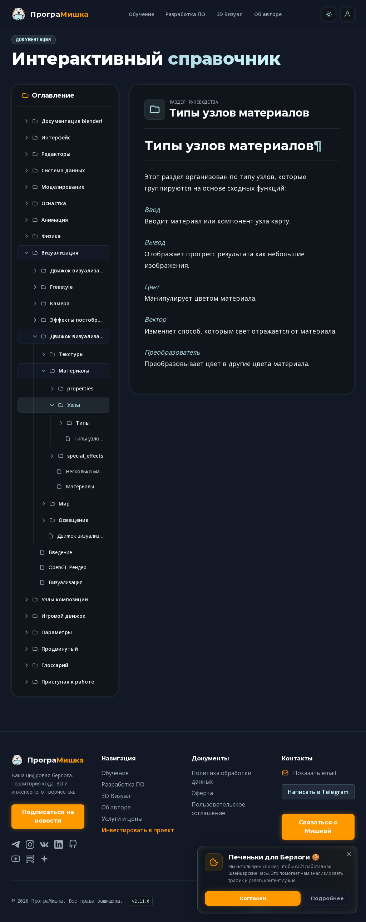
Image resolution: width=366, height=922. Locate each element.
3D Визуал (230, 14)
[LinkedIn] (58, 844)
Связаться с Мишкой (318, 826)
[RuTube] (30, 858)
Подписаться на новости (48, 816)
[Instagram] (30, 844)
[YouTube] (15, 858)
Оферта (202, 793)
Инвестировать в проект (138, 830)
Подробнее (327, 898)
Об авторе (268, 14)
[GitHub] (73, 844)
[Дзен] (44, 858)
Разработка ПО (185, 14)
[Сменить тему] (329, 14)
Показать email (314, 773)
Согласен (252, 898)
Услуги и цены (122, 819)
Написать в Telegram (318, 792)
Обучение (141, 14)
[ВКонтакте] (44, 844)
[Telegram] (15, 844)
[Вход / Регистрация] (347, 14)
